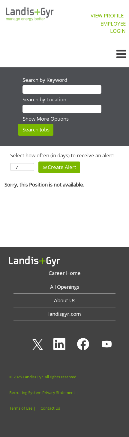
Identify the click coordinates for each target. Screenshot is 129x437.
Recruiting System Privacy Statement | (43, 392)
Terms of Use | (22, 408)
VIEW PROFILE (107, 15)
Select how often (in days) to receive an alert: (62, 155)
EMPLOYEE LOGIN (113, 27)
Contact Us (50, 408)
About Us (64, 300)
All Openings (64, 286)
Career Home (65, 272)
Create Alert (61, 167)
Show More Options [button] (46, 118)
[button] (107, 54)
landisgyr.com (64, 313)
